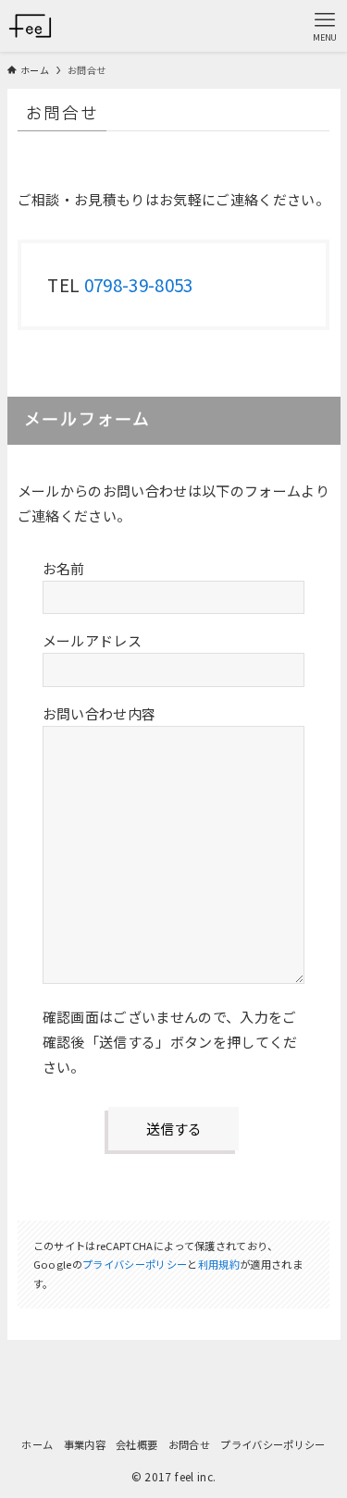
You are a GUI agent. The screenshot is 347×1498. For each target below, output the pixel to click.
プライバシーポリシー (134, 1264)
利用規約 (219, 1264)
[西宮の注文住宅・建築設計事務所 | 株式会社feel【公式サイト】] (30, 26)
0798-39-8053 (138, 284)
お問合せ (189, 1444)
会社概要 (136, 1444)
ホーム (37, 1444)
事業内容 (84, 1444)
